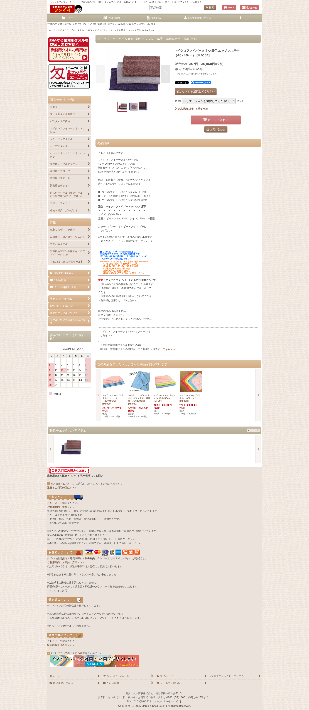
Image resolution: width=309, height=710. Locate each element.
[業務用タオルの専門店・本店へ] (68, 49)
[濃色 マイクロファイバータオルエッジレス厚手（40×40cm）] (133, 74)
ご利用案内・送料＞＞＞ (61, 506)
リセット (254, 430)
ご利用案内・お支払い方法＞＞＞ (66, 562)
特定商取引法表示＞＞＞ (61, 644)
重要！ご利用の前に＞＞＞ (62, 487)
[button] (240, 18)
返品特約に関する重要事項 (193, 108)
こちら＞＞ (124, 318)
